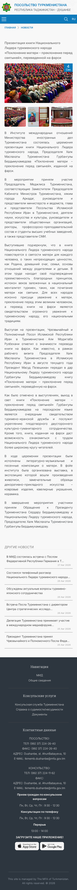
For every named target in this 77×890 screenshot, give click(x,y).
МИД (39, 675)
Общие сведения (39, 680)
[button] (9, 83)
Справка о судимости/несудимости (39, 709)
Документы (39, 714)
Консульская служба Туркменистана (39, 704)
